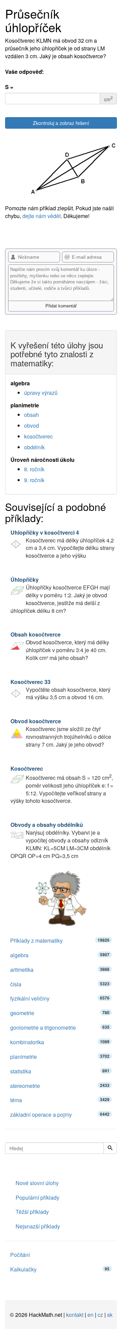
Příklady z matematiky (59, 940)
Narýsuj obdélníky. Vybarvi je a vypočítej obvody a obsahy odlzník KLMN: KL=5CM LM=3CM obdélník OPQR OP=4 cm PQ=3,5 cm (60, 840)
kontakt (74, 1315)
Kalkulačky (59, 1269)
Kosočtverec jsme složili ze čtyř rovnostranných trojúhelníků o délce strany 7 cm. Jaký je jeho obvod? (61, 732)
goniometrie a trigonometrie (59, 1027)
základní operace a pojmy (59, 1114)
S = (9, 87)
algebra (59, 955)
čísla (59, 984)
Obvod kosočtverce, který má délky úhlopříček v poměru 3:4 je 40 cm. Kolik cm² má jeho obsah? (60, 646)
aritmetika (59, 969)
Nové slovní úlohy (37, 1183)
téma (59, 1100)
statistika (59, 1071)
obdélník (34, 447)
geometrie (59, 1013)
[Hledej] (110, 1148)
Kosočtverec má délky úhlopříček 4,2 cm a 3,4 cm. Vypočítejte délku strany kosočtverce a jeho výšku (63, 544)
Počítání (20, 1255)
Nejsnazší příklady (38, 1226)
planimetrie (59, 1056)
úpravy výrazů (41, 392)
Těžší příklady (32, 1212)
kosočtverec (38, 436)
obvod (31, 425)
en (90, 1315)
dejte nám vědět (41, 216)
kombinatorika (59, 1042)
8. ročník (34, 469)
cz (100, 1315)
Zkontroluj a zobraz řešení (61, 123)
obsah (31, 415)
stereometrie (59, 1086)
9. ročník (34, 480)
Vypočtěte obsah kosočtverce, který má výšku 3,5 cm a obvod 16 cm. (60, 689)
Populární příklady (37, 1197)
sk (110, 1315)
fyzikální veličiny (59, 998)
